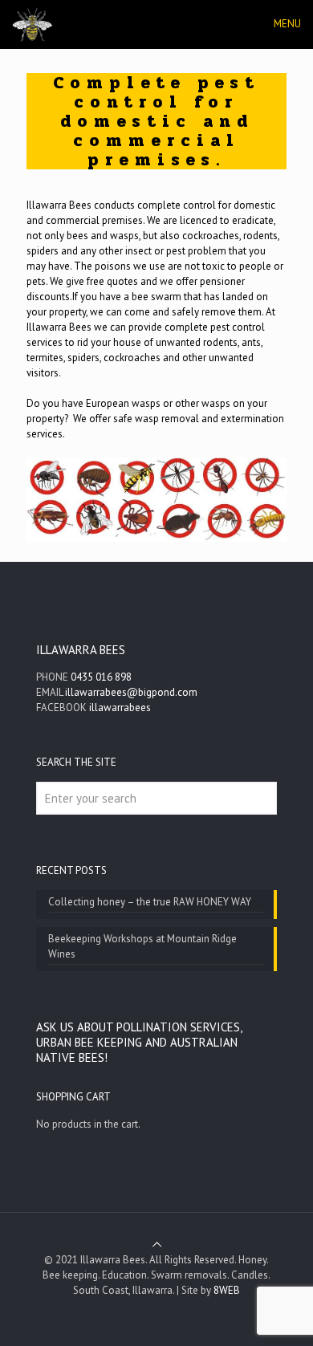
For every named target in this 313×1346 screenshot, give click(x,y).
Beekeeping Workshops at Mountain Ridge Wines (142, 946)
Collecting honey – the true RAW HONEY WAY (149, 902)
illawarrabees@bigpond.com (131, 692)
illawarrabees (120, 707)
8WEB (226, 1290)
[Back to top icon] (157, 1244)
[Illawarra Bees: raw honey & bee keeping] (32, 24)
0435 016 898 (101, 677)
